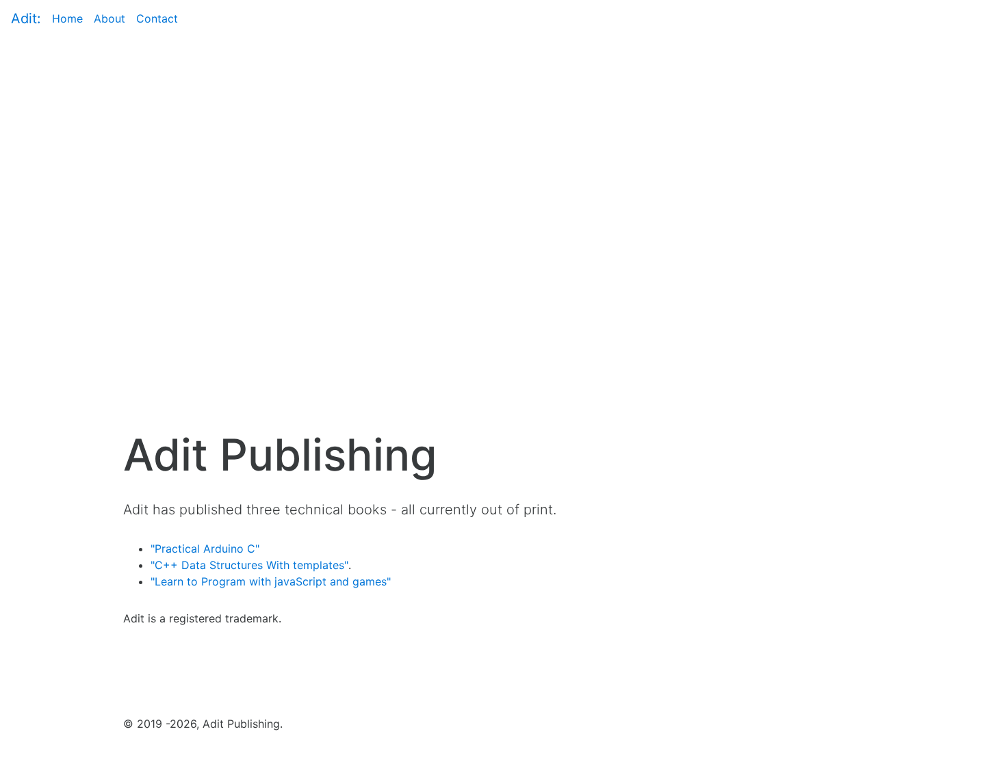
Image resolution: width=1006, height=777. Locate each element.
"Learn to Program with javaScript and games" (271, 581)
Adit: (26, 18)
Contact (157, 18)
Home (67, 18)
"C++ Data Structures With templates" (249, 565)
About (109, 18)
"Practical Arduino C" (205, 548)
